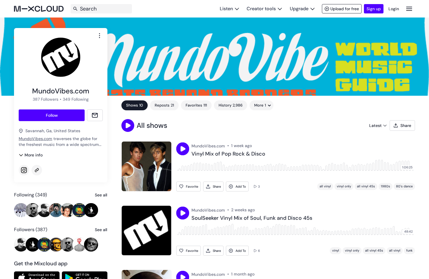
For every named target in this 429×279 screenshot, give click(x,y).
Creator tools (261, 9)
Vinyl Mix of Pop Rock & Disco (228, 154)
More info (34, 155)
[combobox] (99, 35)
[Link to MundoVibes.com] (37, 170)
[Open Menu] (409, 9)
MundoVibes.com (35, 138)
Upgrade (299, 9)
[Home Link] (39, 9)
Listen (226, 9)
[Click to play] (182, 148)
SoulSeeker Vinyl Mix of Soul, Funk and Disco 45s (251, 218)
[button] (127, 125)
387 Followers (45, 99)
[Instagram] (24, 170)
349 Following (76, 99)
